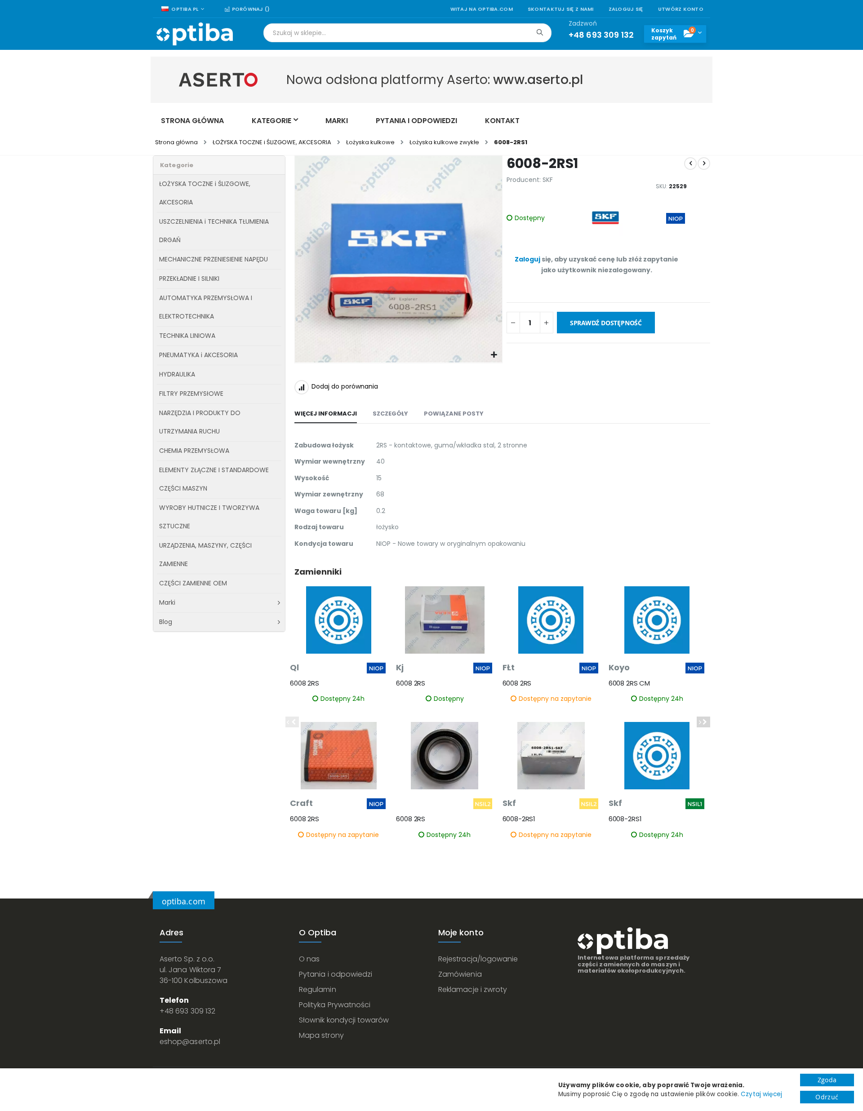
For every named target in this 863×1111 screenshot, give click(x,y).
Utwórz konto (680, 9)
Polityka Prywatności (334, 1005)
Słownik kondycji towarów (344, 1020)
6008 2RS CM (629, 683)
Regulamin (317, 989)
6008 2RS (304, 683)
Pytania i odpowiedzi (335, 974)
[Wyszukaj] (540, 32)
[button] (494, 355)
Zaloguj (527, 259)
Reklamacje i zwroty (472, 989)
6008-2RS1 (519, 818)
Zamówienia (460, 974)
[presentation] (703, 722)
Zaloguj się (626, 9)
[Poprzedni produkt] (690, 163)
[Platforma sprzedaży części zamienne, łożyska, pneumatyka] (194, 33)
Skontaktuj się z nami (561, 9)
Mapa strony (321, 1035)
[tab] (325, 414)
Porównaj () (250, 9)
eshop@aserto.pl (190, 1041)
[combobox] (407, 32)
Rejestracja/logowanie (478, 959)
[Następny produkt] (704, 163)
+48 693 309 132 (187, 1011)
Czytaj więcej (761, 1094)
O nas (309, 959)
